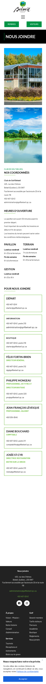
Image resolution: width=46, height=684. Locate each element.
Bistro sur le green (13, 654)
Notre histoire (11, 625)
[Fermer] (43, 660)
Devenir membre (36, 618)
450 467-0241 (11, 304)
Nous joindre (34, 640)
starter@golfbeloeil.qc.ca (16, 308)
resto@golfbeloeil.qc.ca (16, 472)
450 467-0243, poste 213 (16, 468)
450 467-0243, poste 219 (16, 343)
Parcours (33, 625)
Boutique (33, 632)
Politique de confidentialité (27, 671)
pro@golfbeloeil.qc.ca (15, 397)
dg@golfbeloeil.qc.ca (14, 370)
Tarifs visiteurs (35, 621)
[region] (23, 671)
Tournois (9, 643)
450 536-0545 (12, 417)
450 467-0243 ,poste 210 (16, 323)
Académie (33, 629)
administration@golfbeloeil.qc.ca (17, 202)
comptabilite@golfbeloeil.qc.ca (19, 444)
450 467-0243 (9, 198)
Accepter (23, 679)
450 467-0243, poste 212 (16, 366)
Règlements (34, 636)
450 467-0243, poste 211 (16, 441)
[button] (23, 17)
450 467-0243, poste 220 (16, 393)
